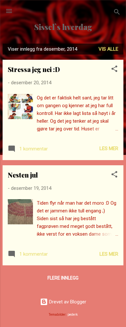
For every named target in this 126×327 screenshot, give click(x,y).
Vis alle (108, 49)
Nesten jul (23, 174)
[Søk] (117, 13)
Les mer (109, 148)
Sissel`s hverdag (63, 27)
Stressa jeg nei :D (34, 69)
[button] (114, 70)
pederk (73, 314)
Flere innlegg (63, 278)
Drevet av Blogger (67, 302)
